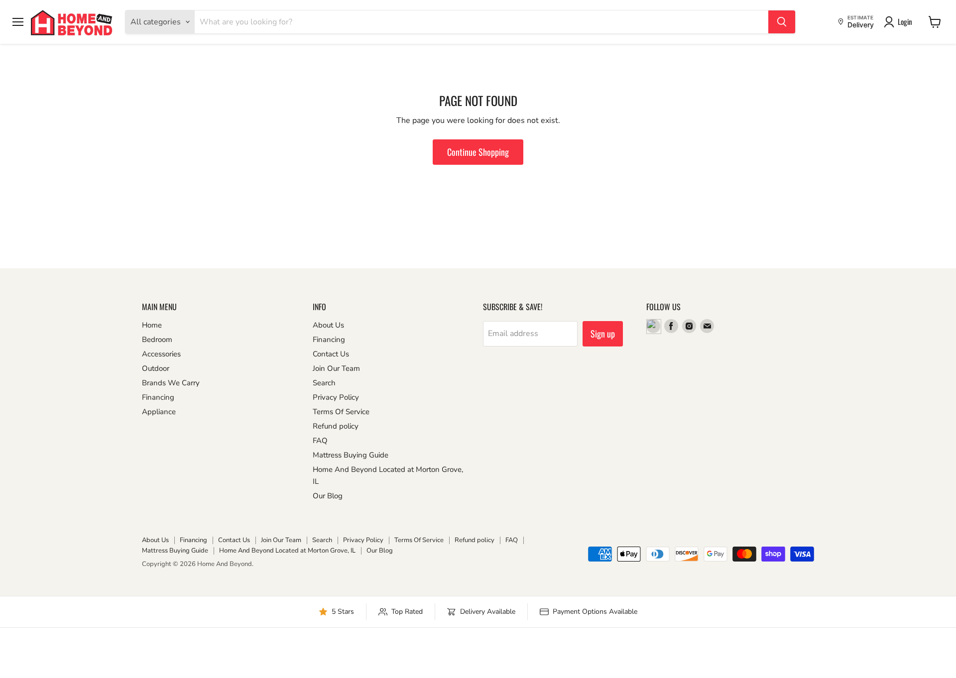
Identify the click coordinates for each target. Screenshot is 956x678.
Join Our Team (336, 368)
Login (905, 21)
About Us (328, 325)
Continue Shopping (478, 151)
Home (152, 325)
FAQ (320, 441)
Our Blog (328, 496)
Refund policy (335, 426)
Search (324, 383)
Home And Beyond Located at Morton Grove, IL (287, 550)
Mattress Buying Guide (350, 455)
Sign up (603, 333)
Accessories (161, 354)
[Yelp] (653, 326)
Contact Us (331, 354)
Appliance (159, 412)
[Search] (781, 21)
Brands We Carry (171, 383)
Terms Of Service (341, 412)
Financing (158, 397)
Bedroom (157, 339)
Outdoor (155, 368)
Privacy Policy (336, 397)
